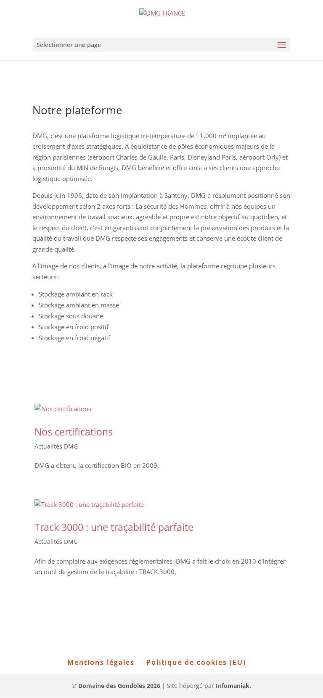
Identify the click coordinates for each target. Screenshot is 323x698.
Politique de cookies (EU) (196, 662)
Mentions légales (101, 662)
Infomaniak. (233, 686)
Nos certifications (73, 431)
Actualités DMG (56, 446)
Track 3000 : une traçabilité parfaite (113, 527)
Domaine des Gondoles (119, 686)
